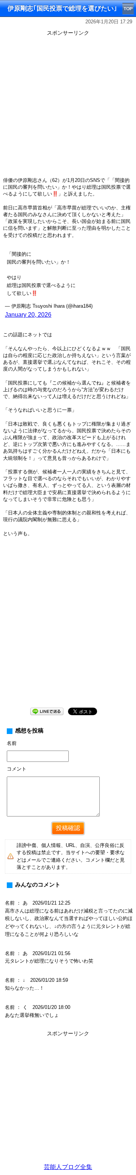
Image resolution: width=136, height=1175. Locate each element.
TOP (128, 8)
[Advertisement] (68, 106)
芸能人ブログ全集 (68, 1167)
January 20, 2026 (28, 314)
